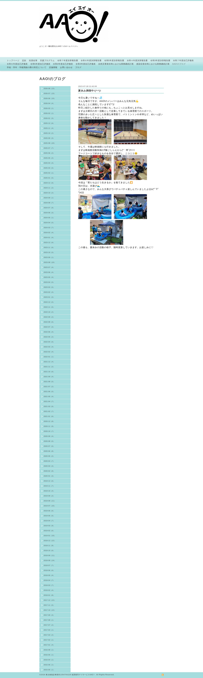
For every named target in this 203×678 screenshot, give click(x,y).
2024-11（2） (49, 188)
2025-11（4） (49, 128)
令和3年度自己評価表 (86, 64)
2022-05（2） (49, 337)
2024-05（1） (49, 217)
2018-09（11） (50, 555)
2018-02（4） (49, 590)
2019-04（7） (49, 521)
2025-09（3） (49, 138)
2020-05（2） (49, 456)
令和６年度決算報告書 (91, 60)
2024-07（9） (49, 208)
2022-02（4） (49, 352)
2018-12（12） (50, 540)
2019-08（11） (50, 501)
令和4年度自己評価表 (63, 64)
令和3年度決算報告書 (160, 60)
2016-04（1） (49, 660)
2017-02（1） (49, 640)
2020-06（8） (49, 451)
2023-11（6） (49, 247)
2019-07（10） (50, 506)
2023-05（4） (49, 277)
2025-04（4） (49, 163)
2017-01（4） (49, 645)
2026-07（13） (50, 93)
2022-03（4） (49, 347)
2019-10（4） (49, 491)
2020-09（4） (49, 436)
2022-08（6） (49, 322)
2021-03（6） (49, 406)
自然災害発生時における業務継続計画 (116, 64)
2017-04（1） (49, 630)
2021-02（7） (49, 411)
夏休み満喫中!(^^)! (89, 90)
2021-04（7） (49, 401)
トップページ (13, 60)
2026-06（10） (50, 98)
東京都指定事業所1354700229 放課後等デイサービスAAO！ (70, 675)
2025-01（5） (49, 178)
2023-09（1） (49, 257)
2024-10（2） (49, 193)
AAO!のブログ (179, 64)
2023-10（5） (49, 252)
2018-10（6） (49, 550)
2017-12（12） (50, 600)
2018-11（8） (49, 545)
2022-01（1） (49, 357)
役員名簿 (33, 60)
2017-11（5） (49, 605)
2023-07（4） (49, 267)
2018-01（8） (49, 595)
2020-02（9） (49, 471)
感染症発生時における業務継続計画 (152, 64)
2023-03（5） (49, 287)
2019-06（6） (49, 511)
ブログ (78, 67)
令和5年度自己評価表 (40, 64)
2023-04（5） (49, 282)
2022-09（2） (49, 317)
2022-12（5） (49, 302)
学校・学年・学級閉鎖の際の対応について (26, 67)
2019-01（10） (50, 535)
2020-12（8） (49, 421)
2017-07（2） (49, 625)
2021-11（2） (49, 366)
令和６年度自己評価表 (17, 64)
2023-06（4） (49, 272)
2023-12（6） (49, 242)
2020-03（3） (49, 466)
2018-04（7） (49, 580)
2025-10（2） (49, 133)
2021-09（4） (49, 376)
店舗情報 (53, 67)
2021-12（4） (49, 362)
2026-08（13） (50, 88)
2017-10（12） (50, 610)
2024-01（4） (49, 237)
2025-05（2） (49, 158)
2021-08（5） (49, 381)
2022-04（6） (49, 342)
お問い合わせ (66, 67)
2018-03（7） (49, 585)
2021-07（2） (49, 386)
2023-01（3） (49, 297)
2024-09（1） (49, 198)
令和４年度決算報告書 (137, 60)
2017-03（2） (49, 635)
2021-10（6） (49, 371)
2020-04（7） (49, 461)
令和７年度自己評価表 (183, 60)
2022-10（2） (49, 312)
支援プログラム (47, 60)
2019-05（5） (49, 516)
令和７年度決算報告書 (67, 60)
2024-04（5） (49, 222)
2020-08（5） (49, 441)
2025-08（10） (50, 143)
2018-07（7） (49, 565)
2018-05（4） (49, 575)
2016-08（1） (49, 650)
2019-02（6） (49, 530)
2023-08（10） (50, 262)
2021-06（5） (49, 391)
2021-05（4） (49, 396)
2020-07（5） (49, 446)
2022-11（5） (49, 307)
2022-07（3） (49, 327)
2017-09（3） (49, 615)
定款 (24, 60)
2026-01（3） (49, 118)
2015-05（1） (49, 670)
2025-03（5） (49, 168)
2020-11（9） (49, 426)
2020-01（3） (49, 476)
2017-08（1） (49, 620)
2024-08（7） (49, 203)
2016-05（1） (49, 655)
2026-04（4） (49, 103)
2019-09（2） (49, 496)
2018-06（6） (49, 570)
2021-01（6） (49, 416)
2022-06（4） (49, 332)
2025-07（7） (49, 148)
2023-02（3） (49, 292)
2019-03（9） (49, 525)
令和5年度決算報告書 (114, 60)
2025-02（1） (49, 173)
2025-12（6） (49, 123)
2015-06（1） (49, 665)
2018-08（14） (50, 560)
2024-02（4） (49, 232)
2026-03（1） (49, 108)
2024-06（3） (49, 212)
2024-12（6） (49, 183)
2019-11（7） (49, 486)
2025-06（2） (49, 153)
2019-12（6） (49, 481)
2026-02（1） (49, 113)
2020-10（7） (49, 431)
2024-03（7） (49, 227)
